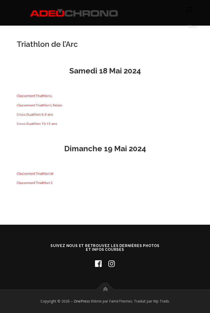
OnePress (82, 301)
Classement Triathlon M (35, 173)
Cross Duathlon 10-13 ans (37, 123)
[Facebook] (98, 263)
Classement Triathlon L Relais (39, 105)
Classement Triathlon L (34, 95)
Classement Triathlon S (34, 182)
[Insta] (111, 263)
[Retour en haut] (105, 289)
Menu (188, 9)
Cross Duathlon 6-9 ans (35, 114)
